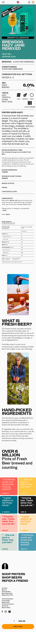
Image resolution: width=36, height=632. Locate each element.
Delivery (4, 590)
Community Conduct (8, 604)
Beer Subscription (7, 593)
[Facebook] (2, 611)
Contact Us (5, 606)
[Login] (29, 2)
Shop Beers (12, 577)
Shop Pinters (13, 574)
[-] (12, 621)
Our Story (4, 588)
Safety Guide (5, 602)
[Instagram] (6, 611)
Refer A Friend (15, 580)
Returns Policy (6, 607)
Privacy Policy (6, 600)
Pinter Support (6, 591)
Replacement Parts (7, 595)
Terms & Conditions (7, 599)
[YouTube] (9, 611)
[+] (16, 621)
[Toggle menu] (3, 2)
